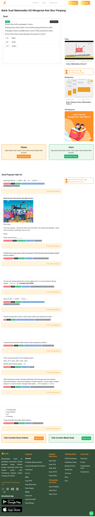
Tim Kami (68, 473)
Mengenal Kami (70, 466)
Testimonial (53, 2)
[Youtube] (12, 489)
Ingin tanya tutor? (73, 70)
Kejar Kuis (38, 438)
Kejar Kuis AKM (30, 499)
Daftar (85, 3)
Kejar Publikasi (54, 487)
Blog (44, 2)
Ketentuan (84, 458)
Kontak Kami (85, 472)
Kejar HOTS (53, 472)
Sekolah (28, 458)
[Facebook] (7, 489)
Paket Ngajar (29, 488)
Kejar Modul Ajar (30, 484)
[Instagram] (2, 489)
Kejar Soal (86, 438)
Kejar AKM (52, 468)
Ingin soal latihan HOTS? (75, 179)
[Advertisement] (32, 54)
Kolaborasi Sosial (70, 462)
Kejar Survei (53, 494)
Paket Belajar (29, 503)
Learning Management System (35, 466)
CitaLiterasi (29, 469)
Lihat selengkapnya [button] (53, 191)
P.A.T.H (27, 473)
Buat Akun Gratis (24, 156)
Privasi (83, 462)
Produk (35, 2)
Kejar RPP (28, 481)
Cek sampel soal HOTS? (75, 182)
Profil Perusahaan (71, 458)
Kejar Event (53, 490)
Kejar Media (53, 475)
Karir (66, 481)
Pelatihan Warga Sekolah (33, 462)
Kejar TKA (52, 464)
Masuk (73, 3)
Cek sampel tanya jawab (75, 73)
